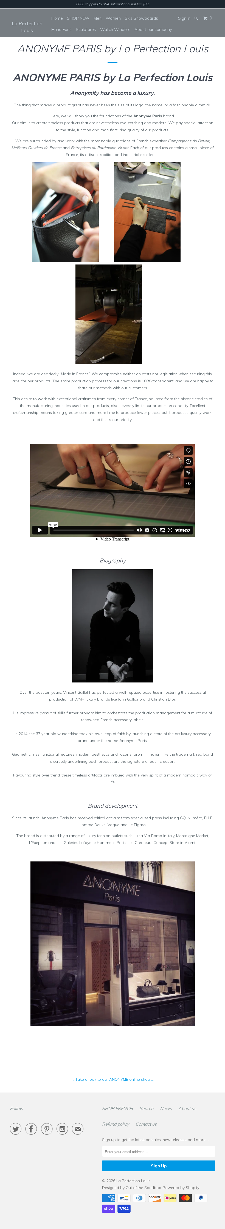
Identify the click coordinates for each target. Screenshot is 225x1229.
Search (146, 1108)
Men (98, 18)
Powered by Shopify (181, 1187)
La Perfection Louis (27, 26)
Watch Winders (115, 29)
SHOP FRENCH (117, 1108)
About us (187, 1108)
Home (57, 18)
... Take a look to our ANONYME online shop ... (113, 1079)
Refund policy (115, 1124)
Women (113, 18)
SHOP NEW (78, 18)
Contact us (146, 1124)
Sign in (184, 18)
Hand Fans (61, 29)
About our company (153, 29)
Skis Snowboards (141, 18)
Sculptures (86, 29)
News (166, 1108)
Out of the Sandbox (143, 1187)
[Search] (196, 18)
